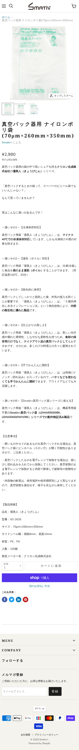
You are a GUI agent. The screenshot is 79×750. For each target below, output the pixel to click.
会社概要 (25, 734)
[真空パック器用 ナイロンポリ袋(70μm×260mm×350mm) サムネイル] (8, 109)
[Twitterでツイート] (11, 599)
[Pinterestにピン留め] (25, 599)
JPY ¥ (38, 708)
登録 (55, 691)
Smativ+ (7, 142)
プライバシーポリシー (46, 734)
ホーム (6, 17)
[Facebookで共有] (4, 599)
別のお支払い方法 (39, 586)
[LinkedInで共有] (18, 599)
